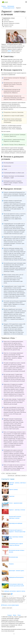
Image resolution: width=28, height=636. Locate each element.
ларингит (18, 591)
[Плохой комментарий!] (23, 596)
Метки (14, 615)
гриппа (9, 50)
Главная (9, 615)
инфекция (6, 591)
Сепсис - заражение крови (15, 503)
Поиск (19, 615)
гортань (23, 591)
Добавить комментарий (7, 607)
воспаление (13, 591)
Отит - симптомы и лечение (9, 473)
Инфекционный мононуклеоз (16, 577)
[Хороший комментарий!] (25, 596)
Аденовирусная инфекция (15, 523)
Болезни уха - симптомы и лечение (17, 475)
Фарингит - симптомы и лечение (17, 509)
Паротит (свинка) (13, 489)
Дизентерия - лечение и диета (16, 570)
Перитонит (11, 496)
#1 (2, 596)
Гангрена (11, 563)
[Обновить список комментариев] (12, 594)
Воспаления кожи (13, 557)
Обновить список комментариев (10, 605)
